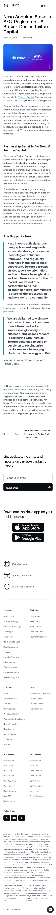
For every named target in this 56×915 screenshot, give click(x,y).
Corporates (35, 616)
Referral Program (11, 672)
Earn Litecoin (36, 786)
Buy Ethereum (9, 791)
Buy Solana (8, 776)
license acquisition (13, 389)
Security (7, 704)
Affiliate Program (11, 677)
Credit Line (8, 637)
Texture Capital (26, 97)
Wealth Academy (11, 714)
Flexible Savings (10, 621)
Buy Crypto (8, 616)
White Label (35, 626)
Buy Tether (8, 765)
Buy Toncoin (9, 786)
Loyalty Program (11, 657)
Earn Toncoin (36, 771)
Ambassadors (10, 699)
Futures (6, 652)
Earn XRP (34, 765)
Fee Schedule (36, 709)
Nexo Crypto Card (11, 642)
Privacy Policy (36, 699)
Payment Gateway (38, 637)
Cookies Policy (36, 704)
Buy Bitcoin (8, 760)
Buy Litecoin (9, 801)
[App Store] (28, 527)
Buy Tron (7, 771)
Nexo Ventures (36, 631)
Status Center (9, 734)
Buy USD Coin (9, 781)
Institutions (34, 621)
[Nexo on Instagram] (21, 818)
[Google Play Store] (28, 537)
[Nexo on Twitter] (6, 818)
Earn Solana (35, 776)
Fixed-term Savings (12, 626)
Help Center (8, 729)
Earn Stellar (35, 781)
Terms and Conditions (40, 693)
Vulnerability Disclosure (14, 719)
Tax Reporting (10, 667)
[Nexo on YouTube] (14, 818)
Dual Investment (10, 647)
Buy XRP (7, 796)
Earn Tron (34, 791)
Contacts (7, 739)
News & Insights (10, 724)
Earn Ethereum (36, 796)
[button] (50, 909)
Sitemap (7, 744)
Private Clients (9, 662)
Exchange (8, 631)
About (6, 693)
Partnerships (9, 709)
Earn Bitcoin (35, 760)
